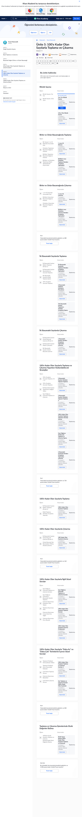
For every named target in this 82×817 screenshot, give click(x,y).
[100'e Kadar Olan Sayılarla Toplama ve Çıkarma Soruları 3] (48, 63)
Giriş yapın (68, 18)
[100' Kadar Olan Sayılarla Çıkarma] (37, 63)
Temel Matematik (51, 40)
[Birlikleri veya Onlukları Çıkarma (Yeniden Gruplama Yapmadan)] (48, 61)
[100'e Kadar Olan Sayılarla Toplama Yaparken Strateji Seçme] (66, 61)
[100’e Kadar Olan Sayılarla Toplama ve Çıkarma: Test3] (39, 63)
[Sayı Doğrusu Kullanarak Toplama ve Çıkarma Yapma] (69, 61)
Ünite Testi (42, 763)
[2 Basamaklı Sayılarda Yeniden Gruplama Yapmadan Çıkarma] (71, 61)
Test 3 (41, 558)
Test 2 (41, 478)
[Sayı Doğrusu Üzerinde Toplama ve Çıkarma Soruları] (42, 63)
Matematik (42, 40)
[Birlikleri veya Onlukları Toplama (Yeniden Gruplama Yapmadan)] (44, 61)
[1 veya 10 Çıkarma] (46, 61)
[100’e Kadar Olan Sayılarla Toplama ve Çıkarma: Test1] (51, 61)
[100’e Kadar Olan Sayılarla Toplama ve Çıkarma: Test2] (73, 61)
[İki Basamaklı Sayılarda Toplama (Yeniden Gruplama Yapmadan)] (53, 61)
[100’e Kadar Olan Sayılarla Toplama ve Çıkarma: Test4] (53, 63)
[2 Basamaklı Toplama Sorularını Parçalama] (55, 61)
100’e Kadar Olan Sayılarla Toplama (54, 499)
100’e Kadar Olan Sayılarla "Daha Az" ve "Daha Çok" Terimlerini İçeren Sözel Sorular (56, 651)
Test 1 (41, 235)
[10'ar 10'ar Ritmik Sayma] (39, 61)
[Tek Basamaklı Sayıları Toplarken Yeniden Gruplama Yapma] (57, 61)
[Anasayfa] (37, 40)
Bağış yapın (59, 18)
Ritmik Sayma (45, 87)
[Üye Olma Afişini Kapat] (79, 24)
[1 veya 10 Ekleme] (42, 61)
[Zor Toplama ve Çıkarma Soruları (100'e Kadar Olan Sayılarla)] (51, 63)
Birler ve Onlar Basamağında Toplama (55, 135)
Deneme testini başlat (9, 101)
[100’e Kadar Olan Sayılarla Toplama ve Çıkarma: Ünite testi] (57, 63)
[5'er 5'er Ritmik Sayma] (37, 61)
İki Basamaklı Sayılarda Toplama (53, 256)
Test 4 (41, 705)
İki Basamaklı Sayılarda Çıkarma (53, 331)
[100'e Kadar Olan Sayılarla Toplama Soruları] (44, 63)
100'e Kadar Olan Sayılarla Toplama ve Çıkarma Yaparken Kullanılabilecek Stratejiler (56, 368)
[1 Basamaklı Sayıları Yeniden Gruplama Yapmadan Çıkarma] (60, 61)
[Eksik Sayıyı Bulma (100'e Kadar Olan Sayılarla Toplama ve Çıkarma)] (55, 63)
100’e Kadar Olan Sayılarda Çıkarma (55, 529)
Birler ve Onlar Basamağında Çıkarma (55, 186)
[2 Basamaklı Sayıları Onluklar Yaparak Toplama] (62, 61)
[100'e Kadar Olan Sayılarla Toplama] (75, 61)
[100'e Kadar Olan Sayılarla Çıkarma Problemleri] (46, 63)
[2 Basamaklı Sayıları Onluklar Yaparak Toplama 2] (64, 61)
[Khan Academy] (41, 18)
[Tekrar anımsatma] (79, 1)
